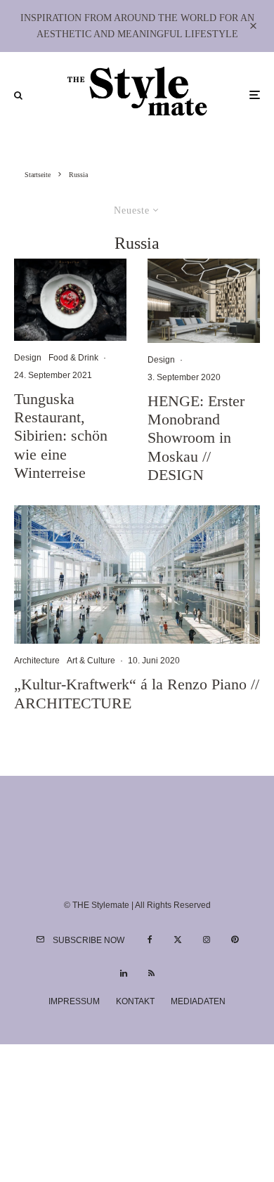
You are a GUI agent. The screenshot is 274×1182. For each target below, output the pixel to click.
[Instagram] (207, 939)
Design (27, 358)
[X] (178, 939)
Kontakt (135, 1001)
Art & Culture (91, 660)
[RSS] (151, 973)
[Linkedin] (124, 973)
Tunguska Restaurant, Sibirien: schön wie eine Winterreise (60, 436)
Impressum (74, 1001)
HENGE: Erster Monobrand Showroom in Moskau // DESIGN (196, 438)
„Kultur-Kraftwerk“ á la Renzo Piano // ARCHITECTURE (136, 693)
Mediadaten (198, 1001)
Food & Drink (73, 358)
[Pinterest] (235, 939)
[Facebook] (150, 939)
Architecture (37, 660)
